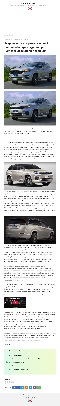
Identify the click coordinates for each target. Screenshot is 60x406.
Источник (7, 344)
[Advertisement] (30, 23)
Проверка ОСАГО (17, 355)
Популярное (17, 39)
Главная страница (8, 35)
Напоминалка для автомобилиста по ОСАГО (26, 359)
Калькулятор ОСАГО (18, 362)
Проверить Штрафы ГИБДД (21, 369)
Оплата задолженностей (20, 366)
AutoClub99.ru (28, 3)
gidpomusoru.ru (32, 395)
